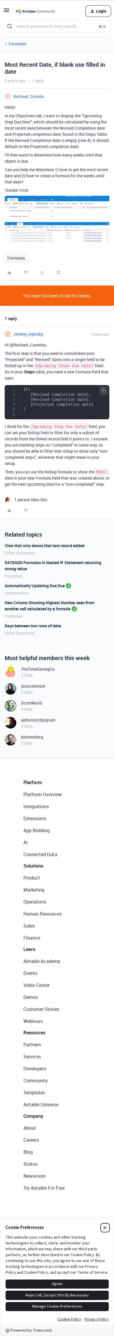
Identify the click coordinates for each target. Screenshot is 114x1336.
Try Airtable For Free (44, 1188)
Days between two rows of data (33, 625)
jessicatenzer (33, 686)
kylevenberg (32, 737)
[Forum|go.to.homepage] (35, 11)
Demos (30, 997)
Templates (34, 1092)
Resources (34, 1032)
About (29, 1128)
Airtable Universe (40, 1104)
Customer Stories (41, 1009)
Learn (29, 949)
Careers (31, 1140)
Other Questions (19, 553)
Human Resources (42, 914)
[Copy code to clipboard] (103, 390)
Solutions (33, 866)
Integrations (36, 806)
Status (30, 1164)
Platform (32, 782)
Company (33, 1116)
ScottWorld (31, 703)
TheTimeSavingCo (38, 669)
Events (30, 973)
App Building (36, 830)
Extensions (34, 818)
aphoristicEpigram (38, 720)
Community (35, 1080)
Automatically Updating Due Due (35, 585)
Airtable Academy (41, 961)
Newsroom (34, 1176)
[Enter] (9, 26)
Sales (29, 926)
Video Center (36, 985)
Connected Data (40, 854)
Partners (32, 1044)
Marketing (33, 890)
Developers (34, 1068)
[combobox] (57, 26)
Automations (17, 593)
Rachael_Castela (28, 96)
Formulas (17, 44)
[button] (6, 12)
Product (31, 878)
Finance (31, 938)
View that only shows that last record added (44, 545)
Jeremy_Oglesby (28, 334)
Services (32, 1056)
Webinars (33, 1021)
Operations (34, 902)
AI (25, 842)
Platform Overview (42, 794)
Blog (28, 1152)
